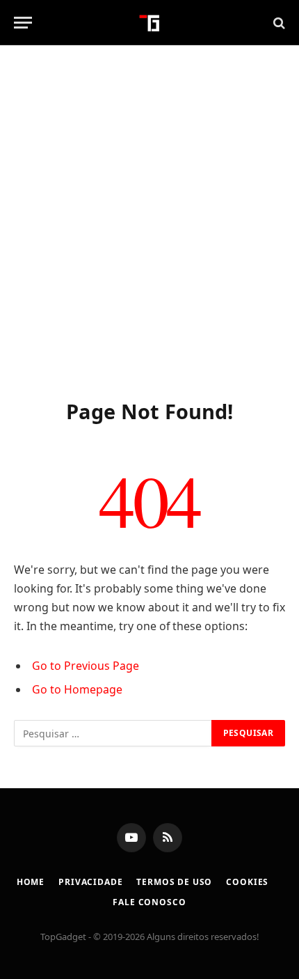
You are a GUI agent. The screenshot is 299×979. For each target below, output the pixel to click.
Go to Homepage (77, 689)
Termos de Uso (174, 882)
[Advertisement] (149, 219)
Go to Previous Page (85, 665)
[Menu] (23, 22)
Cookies (247, 882)
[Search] (277, 22)
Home (31, 882)
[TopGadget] (149, 22)
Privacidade (90, 882)
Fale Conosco (149, 902)
